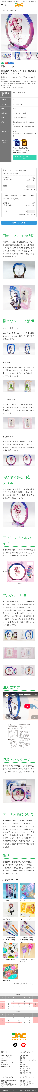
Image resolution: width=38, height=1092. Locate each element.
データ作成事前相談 (19, 152)
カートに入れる (19, 223)
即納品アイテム (6, 1066)
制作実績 (23, 1064)
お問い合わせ (24, 1085)
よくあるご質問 (25, 1068)
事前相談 (4, 1082)
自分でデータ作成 (7, 1083)
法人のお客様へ (25, 1071)
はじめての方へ (25, 1056)
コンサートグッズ (7, 1058)
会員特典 (23, 1058)
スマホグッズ (5, 1060)
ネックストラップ (7, 1062)
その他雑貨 (5, 1064)
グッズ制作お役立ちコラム (9, 1085)
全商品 (3, 10)
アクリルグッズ (11, 10)
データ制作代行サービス (21, 150)
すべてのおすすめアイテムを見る (25, 983)
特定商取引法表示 (26, 1082)
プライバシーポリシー (27, 1083)
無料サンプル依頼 (26, 1073)
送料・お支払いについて (28, 1066)
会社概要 (23, 1080)
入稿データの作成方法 (20, 148)
